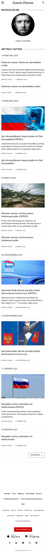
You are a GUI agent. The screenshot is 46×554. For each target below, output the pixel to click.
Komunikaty (30, 493)
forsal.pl (13, 510)
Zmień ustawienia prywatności (31, 499)
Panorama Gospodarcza (23, 521)
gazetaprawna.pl (39, 510)
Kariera (39, 493)
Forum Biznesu (34, 515)
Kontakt (7, 493)
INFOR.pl (20, 510)
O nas (14, 493)
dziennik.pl (5, 510)
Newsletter (20, 515)
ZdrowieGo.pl (11, 515)
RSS (23, 504)
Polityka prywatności (11, 499)
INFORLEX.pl (28, 510)
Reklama (21, 493)
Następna (35, 455)
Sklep (26, 515)
